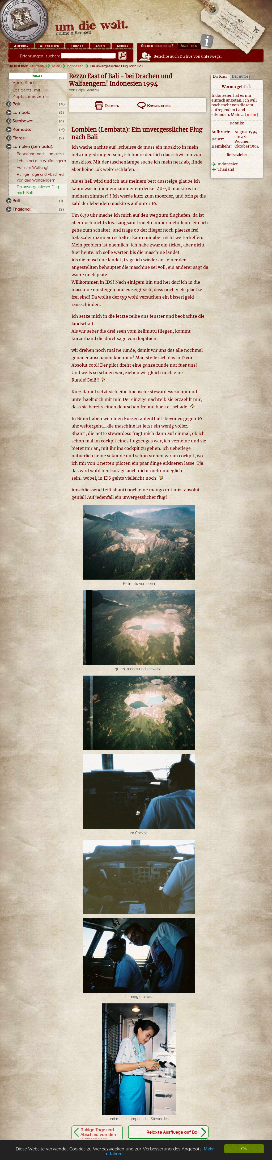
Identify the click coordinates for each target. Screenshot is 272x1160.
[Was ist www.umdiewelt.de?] (206, 40)
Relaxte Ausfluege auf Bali (172, 1132)
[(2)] (8, 209)
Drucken (112, 105)
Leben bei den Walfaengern (41, 160)
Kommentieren (159, 105)
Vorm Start (23, 82)
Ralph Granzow (87, 90)
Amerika (21, 46)
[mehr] (251, 114)
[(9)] (8, 138)
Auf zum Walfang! (32, 167)
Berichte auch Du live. (188, 56)
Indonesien (75, 66)
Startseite (37, 66)
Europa (77, 46)
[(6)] (8, 121)
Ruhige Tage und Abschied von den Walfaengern (98, 1134)
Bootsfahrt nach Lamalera (40, 154)
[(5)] (8, 112)
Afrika (122, 46)
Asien (100, 46)
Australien (49, 46)
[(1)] (8, 200)
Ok (244, 1148)
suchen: (40, 55)
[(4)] (8, 104)
